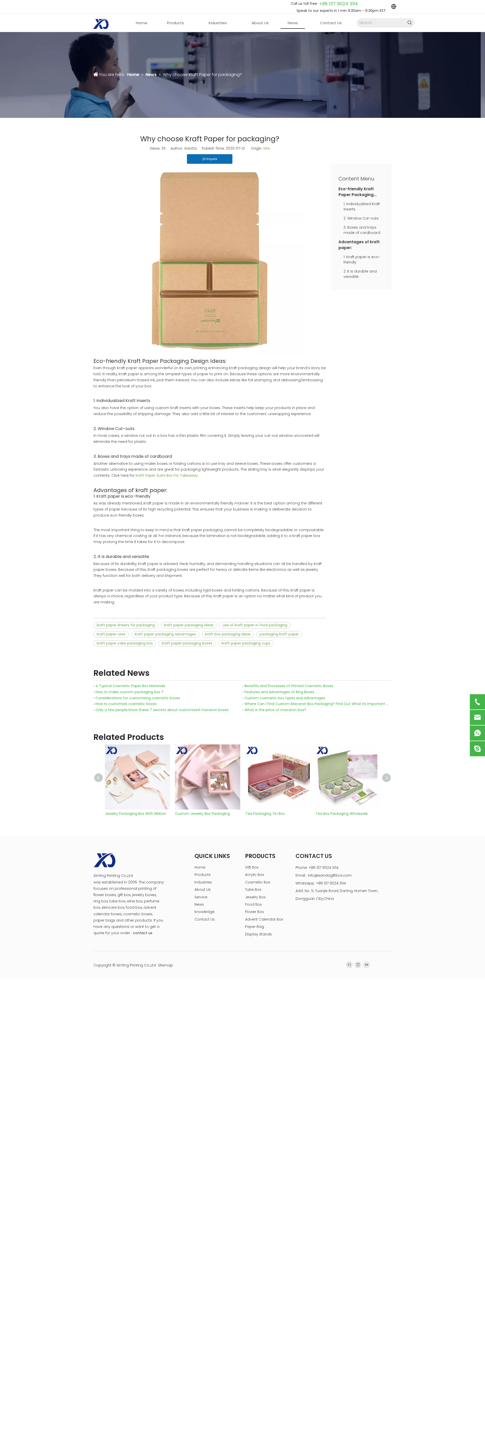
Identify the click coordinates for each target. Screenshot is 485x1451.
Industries (203, 882)
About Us (203, 889)
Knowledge (204, 911)
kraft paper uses (111, 634)
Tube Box (253, 889)
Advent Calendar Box (264, 919)
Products (203, 874)
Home (200, 867)
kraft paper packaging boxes (187, 643)
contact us (142, 932)
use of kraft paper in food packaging (255, 625)
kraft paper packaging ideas (188, 625)
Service (201, 897)
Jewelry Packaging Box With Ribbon (135, 813)
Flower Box (254, 911)
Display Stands (258, 934)
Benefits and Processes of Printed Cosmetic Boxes (289, 685)
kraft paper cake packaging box (125, 643)
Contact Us (205, 919)
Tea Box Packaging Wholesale (342, 813)
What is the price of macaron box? (275, 709)
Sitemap (165, 965)
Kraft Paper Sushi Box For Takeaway (167, 475)
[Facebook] (349, 965)
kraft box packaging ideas (228, 634)
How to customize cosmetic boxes (126, 703)
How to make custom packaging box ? (129, 691)
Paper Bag (254, 926)
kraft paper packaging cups (246, 643)
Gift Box (251, 867)
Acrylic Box (254, 874)
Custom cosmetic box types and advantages (285, 698)
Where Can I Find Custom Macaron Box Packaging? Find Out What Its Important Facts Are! (317, 703)
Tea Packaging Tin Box (265, 813)
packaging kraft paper (279, 634)
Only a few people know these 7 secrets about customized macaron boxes (162, 709)
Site (266, 148)
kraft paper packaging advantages (165, 634)
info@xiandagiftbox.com (330, 875)
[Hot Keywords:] (410, 23)
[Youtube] (366, 965)
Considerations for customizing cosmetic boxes (137, 698)
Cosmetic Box (257, 882)
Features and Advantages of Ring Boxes (279, 691)
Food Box (253, 904)
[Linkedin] (358, 965)
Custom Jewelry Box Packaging (202, 813)
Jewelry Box (255, 897)
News (199, 904)
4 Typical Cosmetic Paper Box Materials (130, 685)
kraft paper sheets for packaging (126, 625)
